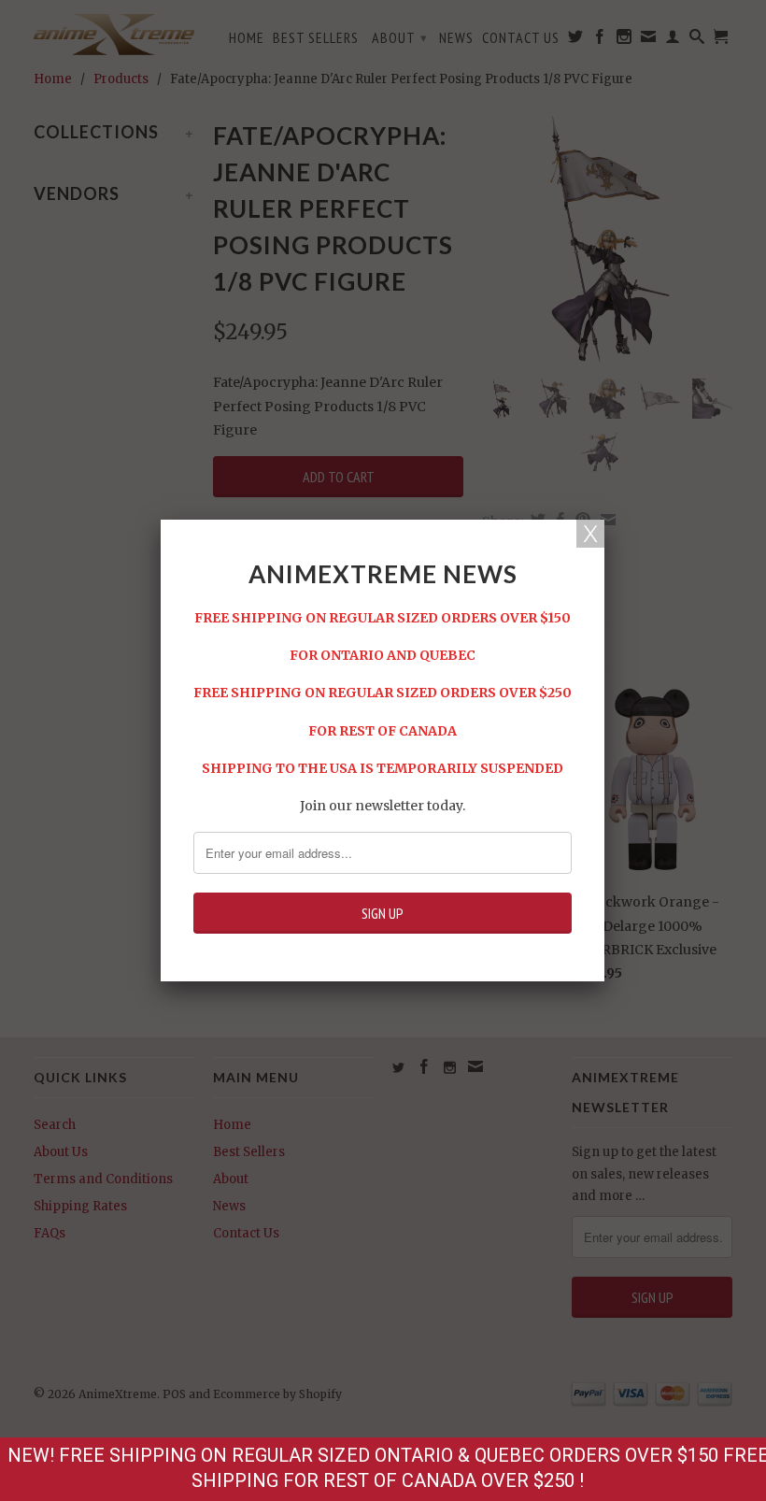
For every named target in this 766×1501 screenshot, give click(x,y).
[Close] (590, 534)
